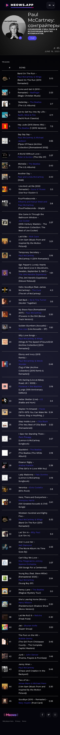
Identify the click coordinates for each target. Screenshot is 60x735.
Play (33, 38)
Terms (24, 721)
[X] (48, 715)
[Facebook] (42, 715)
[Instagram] (55, 715)
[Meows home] (20, 715)
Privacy (17, 721)
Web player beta (8, 721)
